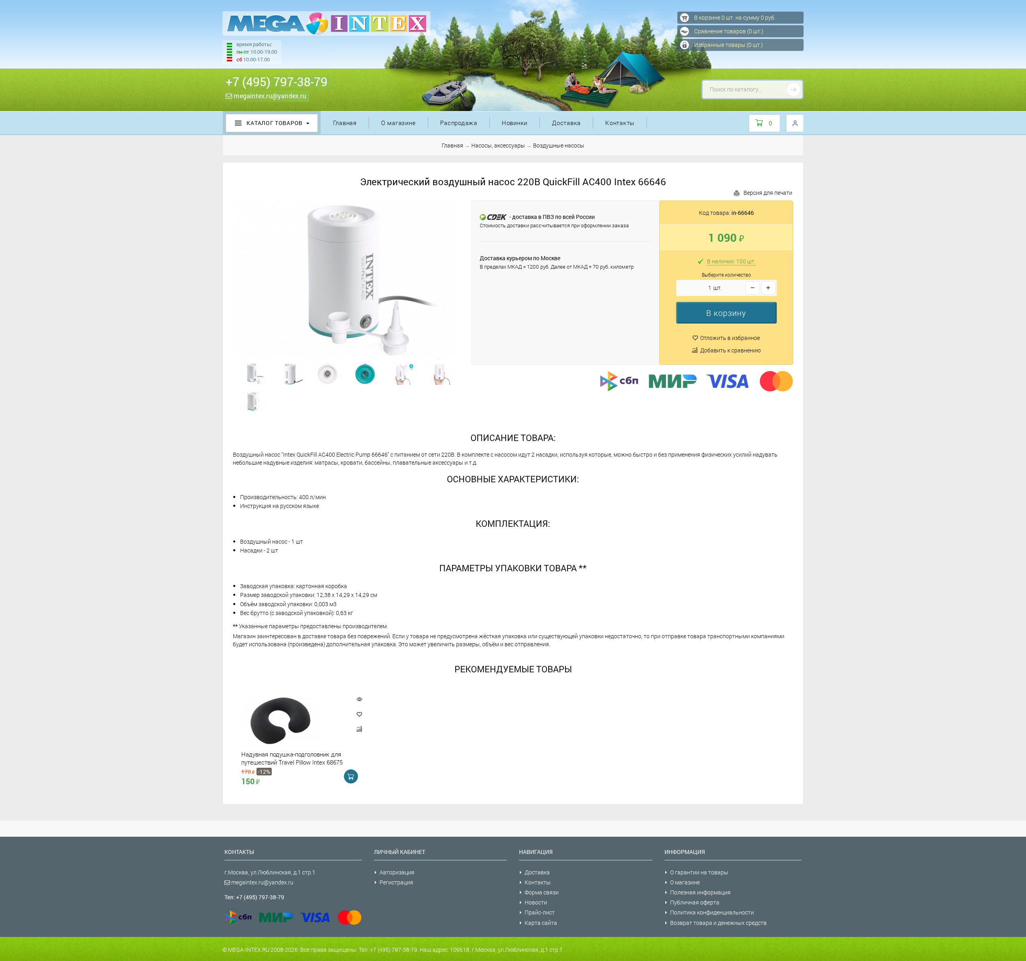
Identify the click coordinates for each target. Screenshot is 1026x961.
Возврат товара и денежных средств (718, 923)
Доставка (566, 123)
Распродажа (458, 123)
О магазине (398, 123)
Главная (345, 123)
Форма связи (542, 892)
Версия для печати (767, 192)
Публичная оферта (694, 902)
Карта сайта (541, 923)
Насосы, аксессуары (498, 145)
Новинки (514, 123)
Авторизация (397, 872)
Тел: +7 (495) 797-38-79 (254, 897)
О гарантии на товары (699, 872)
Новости (536, 902)
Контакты (619, 123)
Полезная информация (700, 892)
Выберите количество (726, 275)
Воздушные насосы (558, 145)
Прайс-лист (540, 912)
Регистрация (396, 882)
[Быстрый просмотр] (359, 699)
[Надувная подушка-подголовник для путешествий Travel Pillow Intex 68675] (293, 720)
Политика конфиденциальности (712, 912)
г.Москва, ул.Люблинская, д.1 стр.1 (269, 872)
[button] (726, 313)
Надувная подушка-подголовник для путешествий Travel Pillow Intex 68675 (292, 758)
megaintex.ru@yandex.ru (269, 95)
